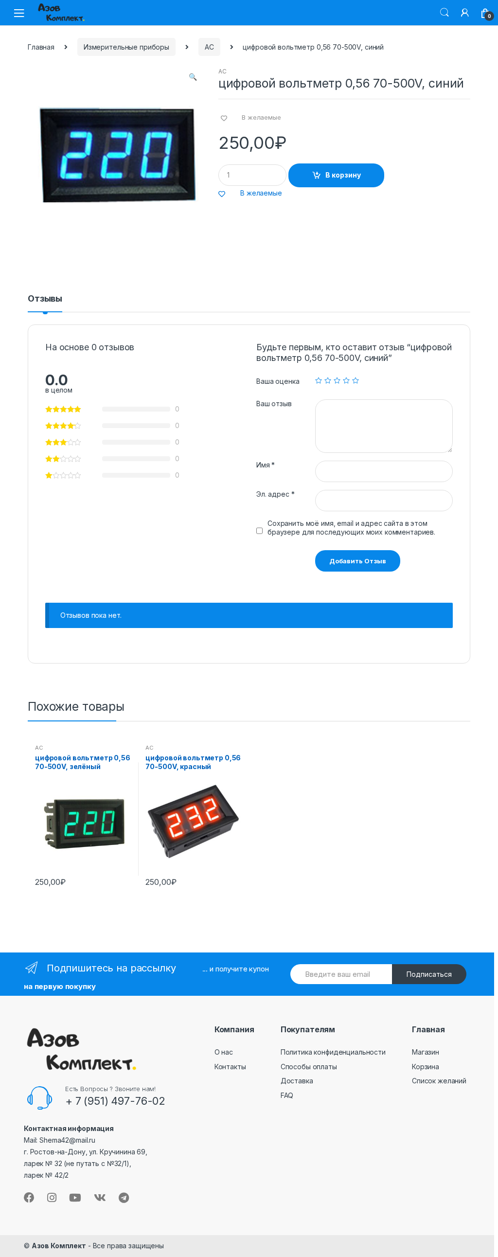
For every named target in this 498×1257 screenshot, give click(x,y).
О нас (223, 1052)
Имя (265, 465)
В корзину (343, 175)
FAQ (287, 1095)
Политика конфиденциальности (333, 1052)
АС (209, 47)
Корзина (425, 1066)
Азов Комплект (59, 1245)
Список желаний (439, 1081)
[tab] (45, 303)
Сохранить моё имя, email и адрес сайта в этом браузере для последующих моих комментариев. (351, 527)
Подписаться (429, 974)
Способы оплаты (309, 1066)
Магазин (425, 1052)
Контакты (230, 1066)
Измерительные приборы (126, 47)
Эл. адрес (275, 494)
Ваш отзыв (274, 403)
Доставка (297, 1081)
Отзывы (45, 299)
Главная (41, 47)
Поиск (444, 12)
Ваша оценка (277, 381)
